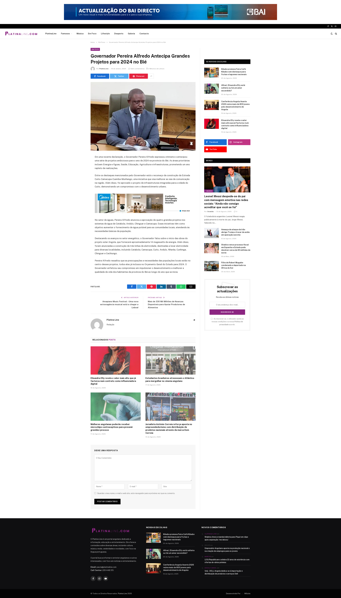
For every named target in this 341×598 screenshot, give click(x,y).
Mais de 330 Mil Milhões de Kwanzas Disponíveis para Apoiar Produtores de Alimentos (166, 304)
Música (80, 33)
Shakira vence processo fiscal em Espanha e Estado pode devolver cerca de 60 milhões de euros (235, 249)
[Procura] (335, 34)
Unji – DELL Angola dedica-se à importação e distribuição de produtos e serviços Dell (224, 572)
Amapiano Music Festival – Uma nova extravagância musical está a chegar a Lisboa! (119, 304)
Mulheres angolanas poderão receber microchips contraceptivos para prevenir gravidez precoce (112, 427)
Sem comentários (138, 69)
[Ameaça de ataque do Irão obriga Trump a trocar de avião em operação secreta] (211, 233)
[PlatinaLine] (21, 34)
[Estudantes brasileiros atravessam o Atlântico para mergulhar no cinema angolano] (170, 360)
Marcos (208, 556)
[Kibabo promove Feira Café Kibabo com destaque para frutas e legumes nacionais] (211, 72)
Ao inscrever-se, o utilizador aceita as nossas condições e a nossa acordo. (228, 322)
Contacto (144, 33)
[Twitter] (81, 170)
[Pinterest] (81, 184)
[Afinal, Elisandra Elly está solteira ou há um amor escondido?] (211, 89)
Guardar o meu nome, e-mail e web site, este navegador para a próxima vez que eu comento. (136, 493)
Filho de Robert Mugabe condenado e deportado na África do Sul (233, 265)
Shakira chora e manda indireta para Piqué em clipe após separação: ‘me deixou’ (226, 538)
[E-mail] (81, 191)
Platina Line (103, 69)
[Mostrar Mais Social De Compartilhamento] (151, 76)
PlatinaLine (50, 33)
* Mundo (208, 191)
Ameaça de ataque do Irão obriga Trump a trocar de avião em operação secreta (235, 232)
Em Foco (92, 33)
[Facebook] (81, 164)
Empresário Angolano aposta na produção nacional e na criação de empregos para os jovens (227, 549)
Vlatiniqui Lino (211, 534)
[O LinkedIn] (81, 177)
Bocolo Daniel (210, 568)
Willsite (247, 594)
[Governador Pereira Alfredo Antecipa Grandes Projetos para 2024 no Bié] (143, 116)
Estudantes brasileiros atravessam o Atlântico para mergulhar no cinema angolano (169, 379)
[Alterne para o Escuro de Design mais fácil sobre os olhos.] (331, 34)
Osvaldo (210, 211)
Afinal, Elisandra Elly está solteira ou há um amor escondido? (233, 88)
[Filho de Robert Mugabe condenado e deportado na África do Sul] (211, 266)
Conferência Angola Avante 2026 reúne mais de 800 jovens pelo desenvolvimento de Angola (235, 105)
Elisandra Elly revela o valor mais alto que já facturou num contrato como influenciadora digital (113, 381)
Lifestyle (105, 33)
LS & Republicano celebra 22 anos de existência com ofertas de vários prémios (227, 561)
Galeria (131, 33)
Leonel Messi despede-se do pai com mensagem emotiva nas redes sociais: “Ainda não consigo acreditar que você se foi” (226, 202)
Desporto (118, 33)
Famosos (65, 33)
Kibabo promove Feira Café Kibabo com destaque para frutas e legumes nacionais (234, 71)
